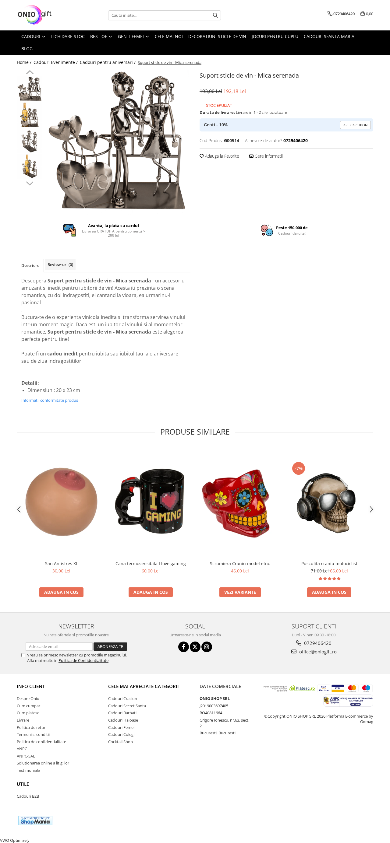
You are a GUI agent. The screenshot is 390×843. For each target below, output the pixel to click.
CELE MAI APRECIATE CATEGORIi (143, 686)
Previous (29, 73)
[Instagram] (206, 647)
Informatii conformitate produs (49, 400)
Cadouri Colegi (121, 734)
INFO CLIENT (31, 686)
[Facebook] (183, 647)
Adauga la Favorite (221, 156)
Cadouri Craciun (122, 698)
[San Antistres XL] (61, 502)
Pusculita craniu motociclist (329, 563)
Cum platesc (28, 712)
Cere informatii (268, 156)
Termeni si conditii (33, 734)
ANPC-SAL (26, 756)
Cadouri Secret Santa (127, 705)
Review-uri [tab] (60, 264)
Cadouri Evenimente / (56, 62)
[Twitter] (195, 647)
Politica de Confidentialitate (83, 660)
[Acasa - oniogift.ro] (47, 15)
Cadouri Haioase (123, 720)
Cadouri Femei (121, 727)
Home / (25, 62)
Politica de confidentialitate (41, 741)
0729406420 (317, 643)
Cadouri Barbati (122, 712)
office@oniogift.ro (317, 652)
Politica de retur (31, 727)
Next (29, 183)
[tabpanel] (118, 142)
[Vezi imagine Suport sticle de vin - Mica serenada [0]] (29, 89)
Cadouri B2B (28, 796)
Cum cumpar (28, 705)
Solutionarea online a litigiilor (43, 763)
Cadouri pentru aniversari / (108, 62)
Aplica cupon (355, 125)
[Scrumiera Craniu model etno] (240, 502)
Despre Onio (28, 698)
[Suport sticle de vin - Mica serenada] (118, 142)
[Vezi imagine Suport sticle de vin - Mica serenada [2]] (29, 140)
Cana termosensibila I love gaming (150, 563)
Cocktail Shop (120, 741)
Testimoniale (28, 770)
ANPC (22, 748)
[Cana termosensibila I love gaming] (150, 502)
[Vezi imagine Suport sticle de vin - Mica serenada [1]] (29, 115)
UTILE (23, 784)
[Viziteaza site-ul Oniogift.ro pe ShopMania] (35, 820)
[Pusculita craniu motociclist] (329, 502)
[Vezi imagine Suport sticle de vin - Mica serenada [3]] (29, 166)
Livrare (23, 720)
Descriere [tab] (30, 265)
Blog (27, 48)
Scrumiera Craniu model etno (240, 563)
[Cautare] (215, 15)
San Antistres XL (61, 563)
